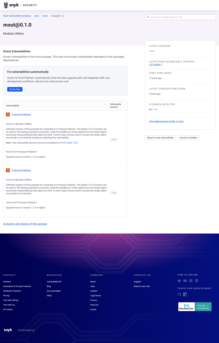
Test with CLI (9, 305)
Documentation (54, 291)
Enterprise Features (12, 291)
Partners (7, 281)
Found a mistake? (189, 137)
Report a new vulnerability (160, 137)
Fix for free (14, 89)
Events (93, 309)
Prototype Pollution (21, 114)
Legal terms (95, 295)
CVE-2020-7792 (70, 142)
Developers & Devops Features (17, 286)
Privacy (93, 300)
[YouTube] (185, 281)
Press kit (94, 305)
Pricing (6, 295)
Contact (93, 291)
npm (36, 16)
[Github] (179, 295)
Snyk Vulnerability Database (17, 16)
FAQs (49, 295)
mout (45, 16)
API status (8, 309)
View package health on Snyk (166, 121)
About (93, 281)
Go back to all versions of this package (25, 223)
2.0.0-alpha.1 (155, 64)
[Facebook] (191, 281)
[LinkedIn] (196, 281)
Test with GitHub (10, 300)
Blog (49, 286)
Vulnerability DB (54, 281)
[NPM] (185, 295)
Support (137, 281)
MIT (151, 109)
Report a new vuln (142, 286)
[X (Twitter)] (179, 281)
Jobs (92, 286)
